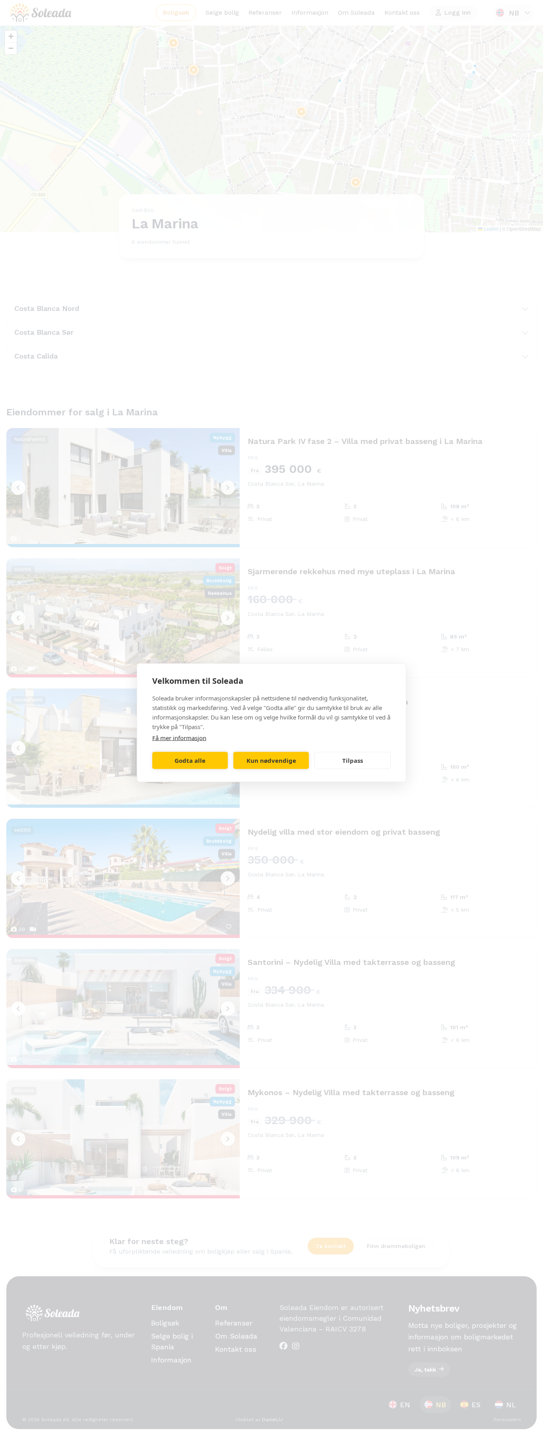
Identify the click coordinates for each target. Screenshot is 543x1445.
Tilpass (352, 760)
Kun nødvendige (271, 760)
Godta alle (190, 760)
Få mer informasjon (179, 737)
